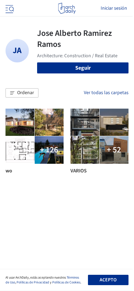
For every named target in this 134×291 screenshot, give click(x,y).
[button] (21, 93)
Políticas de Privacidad (32, 282)
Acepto (108, 280)
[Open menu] (9, 8)
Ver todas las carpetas (106, 92)
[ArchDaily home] (67, 8)
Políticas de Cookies (66, 282)
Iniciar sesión (114, 8)
